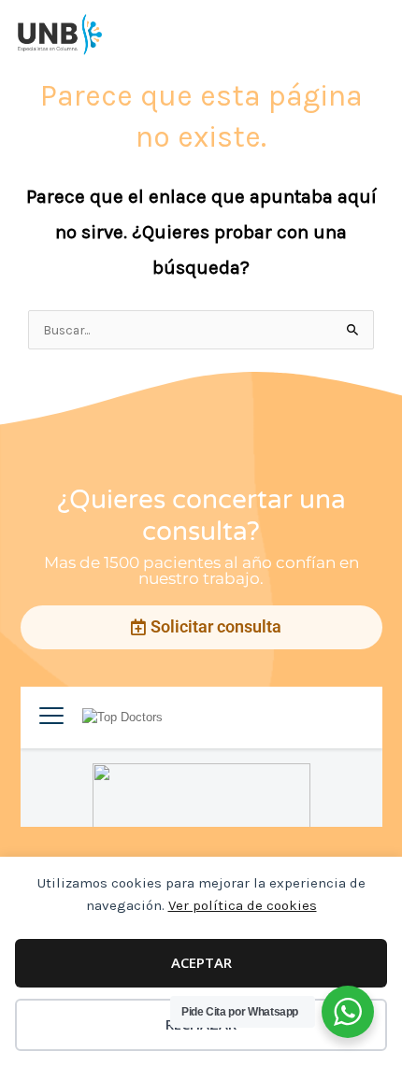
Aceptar (201, 962)
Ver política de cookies (242, 905)
